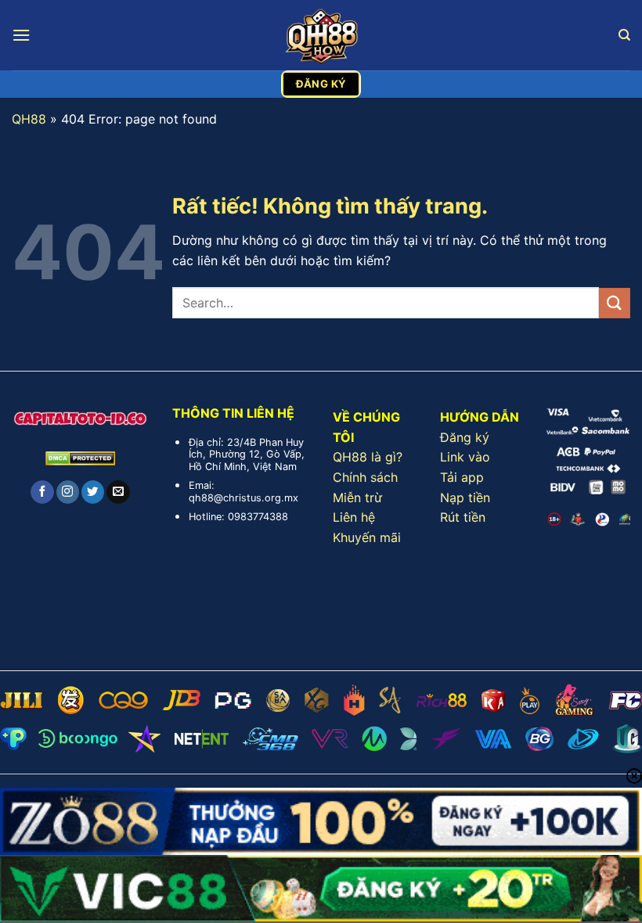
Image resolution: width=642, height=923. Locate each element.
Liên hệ (354, 517)
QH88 (29, 119)
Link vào (465, 457)
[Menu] (21, 35)
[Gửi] (614, 303)
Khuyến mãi (367, 537)
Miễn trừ (357, 497)
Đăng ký (464, 437)
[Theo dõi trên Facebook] (42, 492)
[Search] (624, 35)
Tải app (462, 477)
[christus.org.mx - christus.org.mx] (321, 35)
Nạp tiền (465, 497)
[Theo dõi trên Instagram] (67, 492)
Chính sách (365, 477)
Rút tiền (462, 517)
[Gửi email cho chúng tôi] (117, 492)
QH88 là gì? (367, 457)
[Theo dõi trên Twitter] (92, 492)
